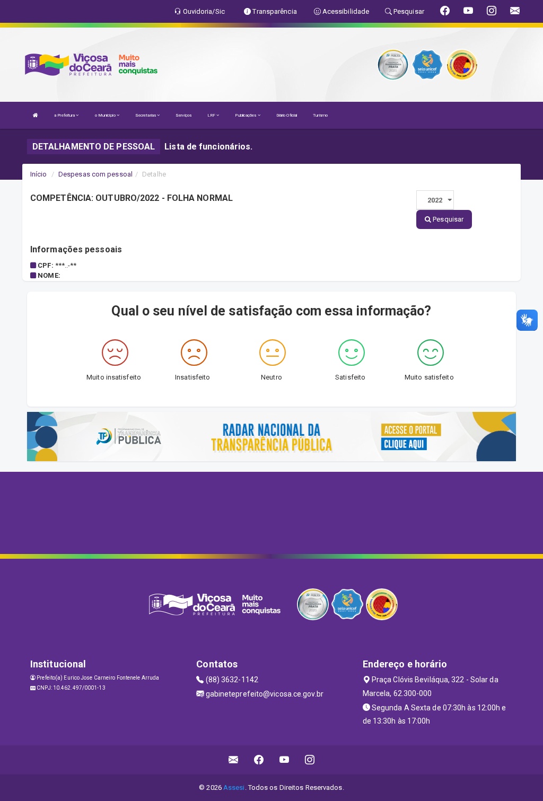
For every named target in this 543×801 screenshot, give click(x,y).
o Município (106, 115)
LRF (211, 115)
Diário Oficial (286, 115)
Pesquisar (447, 219)
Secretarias (146, 115)
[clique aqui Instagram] (310, 760)
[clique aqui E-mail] (233, 760)
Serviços (183, 115)
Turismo (320, 115)
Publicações (246, 115)
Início (38, 174)
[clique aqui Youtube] (284, 760)
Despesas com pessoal (95, 174)
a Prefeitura (65, 115)
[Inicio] (35, 115)
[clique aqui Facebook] (259, 760)
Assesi (234, 787)
